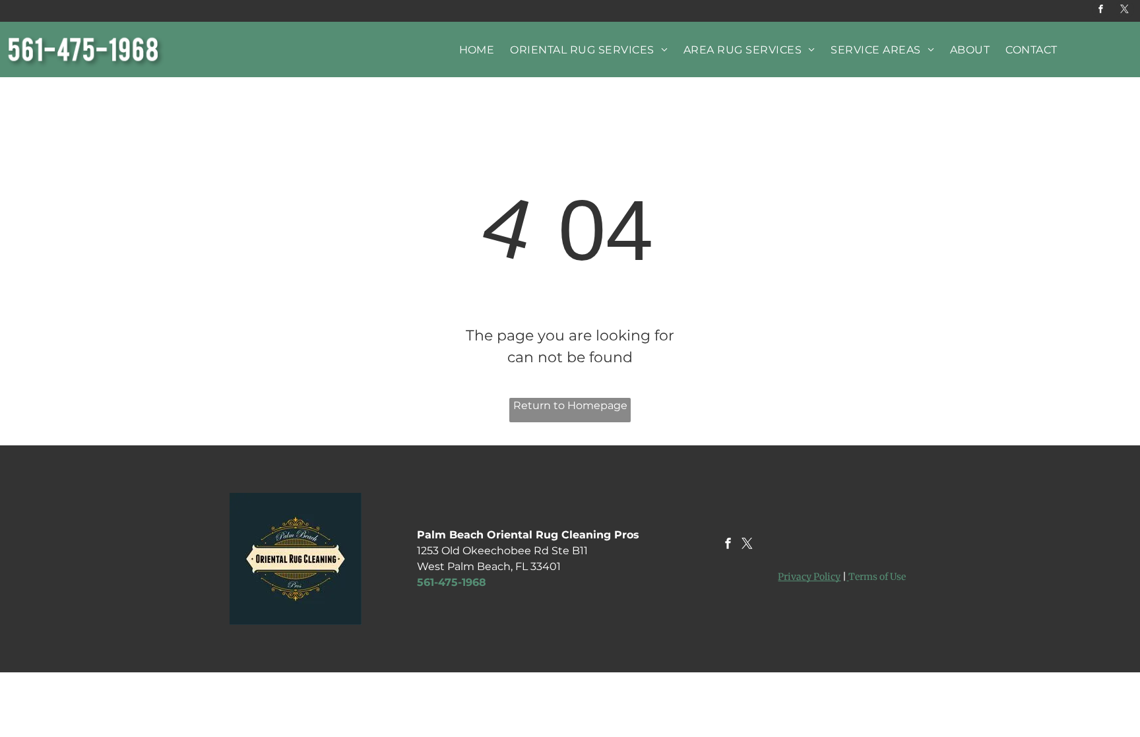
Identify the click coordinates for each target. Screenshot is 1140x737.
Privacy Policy (809, 577)
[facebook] (1101, 11)
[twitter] (1125, 11)
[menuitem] (477, 50)
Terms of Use (877, 577)
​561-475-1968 (451, 582)
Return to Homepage (570, 405)
